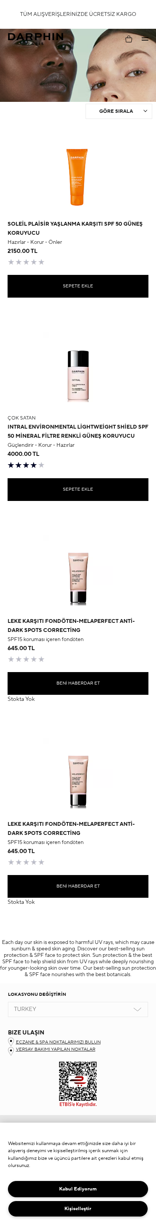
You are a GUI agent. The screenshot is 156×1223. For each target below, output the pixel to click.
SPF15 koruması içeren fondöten (46, 639)
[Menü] (145, 39)
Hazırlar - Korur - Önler (35, 242)
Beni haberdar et (78, 683)
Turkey (25, 1009)
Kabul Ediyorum (78, 1189)
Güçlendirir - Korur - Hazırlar (41, 445)
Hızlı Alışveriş (78, 195)
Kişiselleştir (77, 1209)
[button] (145, 39)
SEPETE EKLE (78, 286)
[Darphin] (36, 39)
